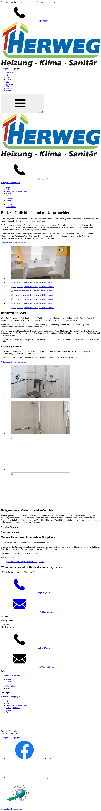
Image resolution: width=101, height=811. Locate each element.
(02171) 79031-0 (44, 178)
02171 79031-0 (44, 21)
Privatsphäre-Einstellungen (11, 809)
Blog (8, 86)
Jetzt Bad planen (7, 557)
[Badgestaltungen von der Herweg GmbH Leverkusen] (40, 278)
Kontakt (9, 90)
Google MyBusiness (9, 733)
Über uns (9, 84)
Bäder (8, 75)
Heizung (9, 77)
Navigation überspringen (10, 69)
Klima (8, 79)
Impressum (10, 204)
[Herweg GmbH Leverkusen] (50, 66)
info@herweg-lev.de (46, 612)
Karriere (9, 88)
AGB (8, 688)
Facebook (47, 758)
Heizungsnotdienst (13, 708)
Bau (7, 82)
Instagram (47, 777)
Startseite (9, 73)
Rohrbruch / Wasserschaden (17, 191)
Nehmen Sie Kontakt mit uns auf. (14, 242)
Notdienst (4, 2)
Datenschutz (11, 207)
